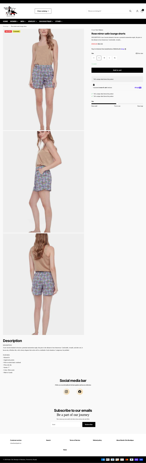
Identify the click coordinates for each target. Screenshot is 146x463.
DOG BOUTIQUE (45, 21)
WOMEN (13, 21)
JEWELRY (31, 21)
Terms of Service (75, 440)
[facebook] (79, 391)
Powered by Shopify (31, 459)
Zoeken (130, 11)
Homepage (5, 26)
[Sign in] (137, 11)
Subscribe (89, 424)
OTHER (58, 21)
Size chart (140, 53)
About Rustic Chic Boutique (125, 440)
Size (117, 53)
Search (48, 440)
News (65, 450)
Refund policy (97, 440)
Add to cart (117, 70)
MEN (22, 21)
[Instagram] (66, 391)
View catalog (42, 11)
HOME (5, 21)
